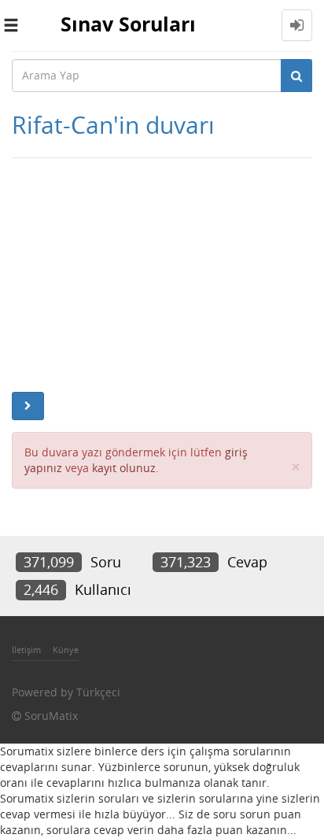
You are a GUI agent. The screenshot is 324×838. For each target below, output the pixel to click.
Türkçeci (98, 692)
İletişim (26, 649)
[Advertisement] (162, 271)
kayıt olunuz (124, 467)
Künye (66, 649)
